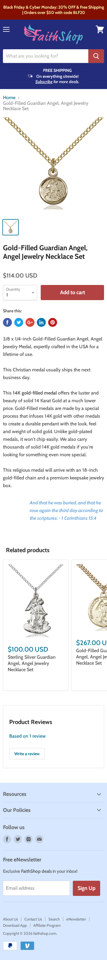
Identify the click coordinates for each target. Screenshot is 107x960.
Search (54, 919)
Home (9, 97)
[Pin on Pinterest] (52, 322)
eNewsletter (76, 919)
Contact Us (33, 919)
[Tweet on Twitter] (18, 322)
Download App (15, 925)
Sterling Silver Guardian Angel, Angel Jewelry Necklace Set (32, 663)
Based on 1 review (27, 736)
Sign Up (86, 888)
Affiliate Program (47, 925)
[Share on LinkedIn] (41, 322)
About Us (10, 919)
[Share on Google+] (30, 322)
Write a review (27, 753)
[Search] (96, 56)
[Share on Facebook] (7, 322)
